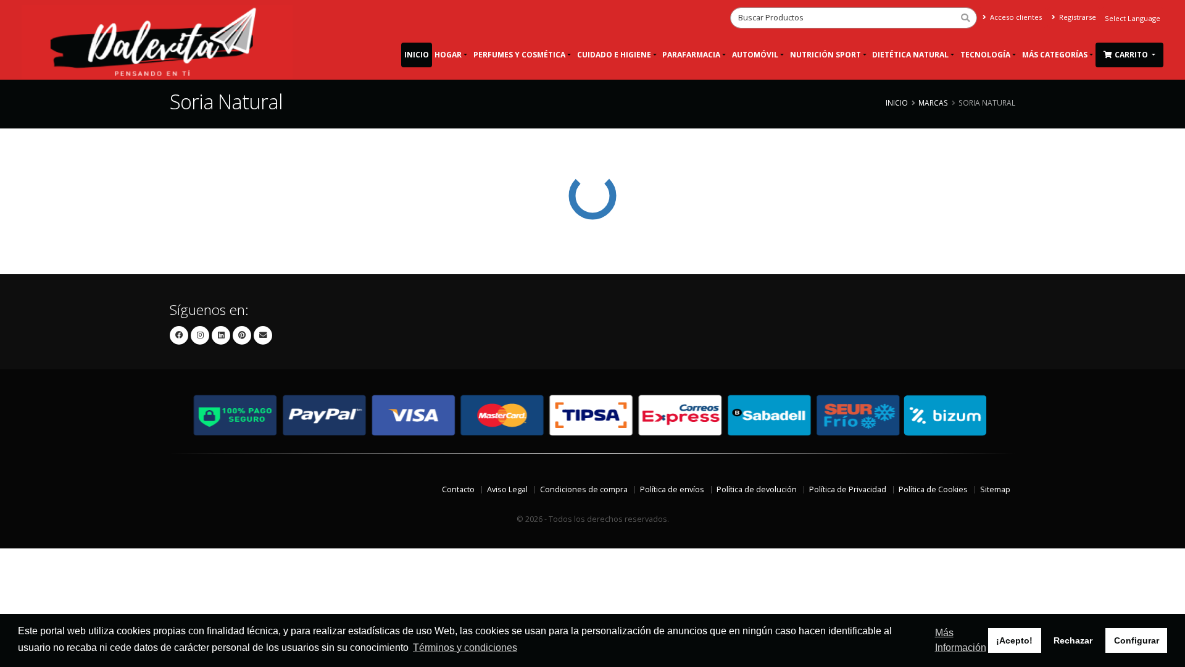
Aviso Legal (507, 489)
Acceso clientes (1015, 17)
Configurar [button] (1136, 640)
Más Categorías (1054, 54)
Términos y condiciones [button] (465, 647)
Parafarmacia (691, 54)
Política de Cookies (933, 489)
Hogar (448, 54)
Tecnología (985, 54)
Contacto (458, 489)
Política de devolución (757, 489)
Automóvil (755, 54)
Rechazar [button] (1073, 640)
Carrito (1132, 54)
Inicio (416, 54)
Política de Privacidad (847, 489)
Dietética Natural (910, 54)
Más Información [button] (960, 640)
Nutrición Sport (825, 54)
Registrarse (1076, 17)
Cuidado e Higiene (614, 54)
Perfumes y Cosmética (519, 54)
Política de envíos (672, 489)
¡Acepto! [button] (1014, 640)
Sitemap (995, 489)
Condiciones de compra (584, 489)
